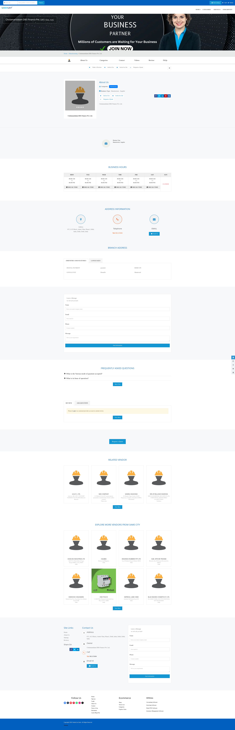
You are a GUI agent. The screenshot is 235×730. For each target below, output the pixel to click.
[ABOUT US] (233, 357)
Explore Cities (122, 709)
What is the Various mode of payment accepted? (84, 374)
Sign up (93, 699)
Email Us (155, 233)
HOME (198, 9)
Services (217, 9)
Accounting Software (151, 702)
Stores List (121, 704)
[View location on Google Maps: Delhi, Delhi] (44, 20)
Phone (67, 324)
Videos (136, 60)
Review (151, 60)
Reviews (66, 640)
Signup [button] (231, 2)
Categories (207, 9)
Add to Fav (110, 67)
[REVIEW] (233, 369)
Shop (120, 702)
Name (67, 305)
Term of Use (94, 708)
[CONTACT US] (233, 372)
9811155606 (118, 233)
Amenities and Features (76, 260)
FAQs (165, 60)
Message (67, 333)
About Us (83, 60)
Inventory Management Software (154, 711)
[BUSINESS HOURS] (233, 361)
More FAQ (117, 384)
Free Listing (216, 2)
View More (117, 417)
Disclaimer (94, 710)
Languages (95, 260)
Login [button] (225, 2)
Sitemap (66, 637)
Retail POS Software (151, 708)
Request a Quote (138, 67)
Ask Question (82, 403)
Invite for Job (123, 67)
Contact (122, 60)
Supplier (122, 91)
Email (67, 314)
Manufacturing (73, 53)
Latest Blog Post (95, 712)
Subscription (227, 9)
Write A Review (97, 67)
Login (92, 701)
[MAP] (233, 365)
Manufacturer (115, 91)
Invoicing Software (151, 705)
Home (66, 53)
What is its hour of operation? (77, 378)
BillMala (149, 698)
